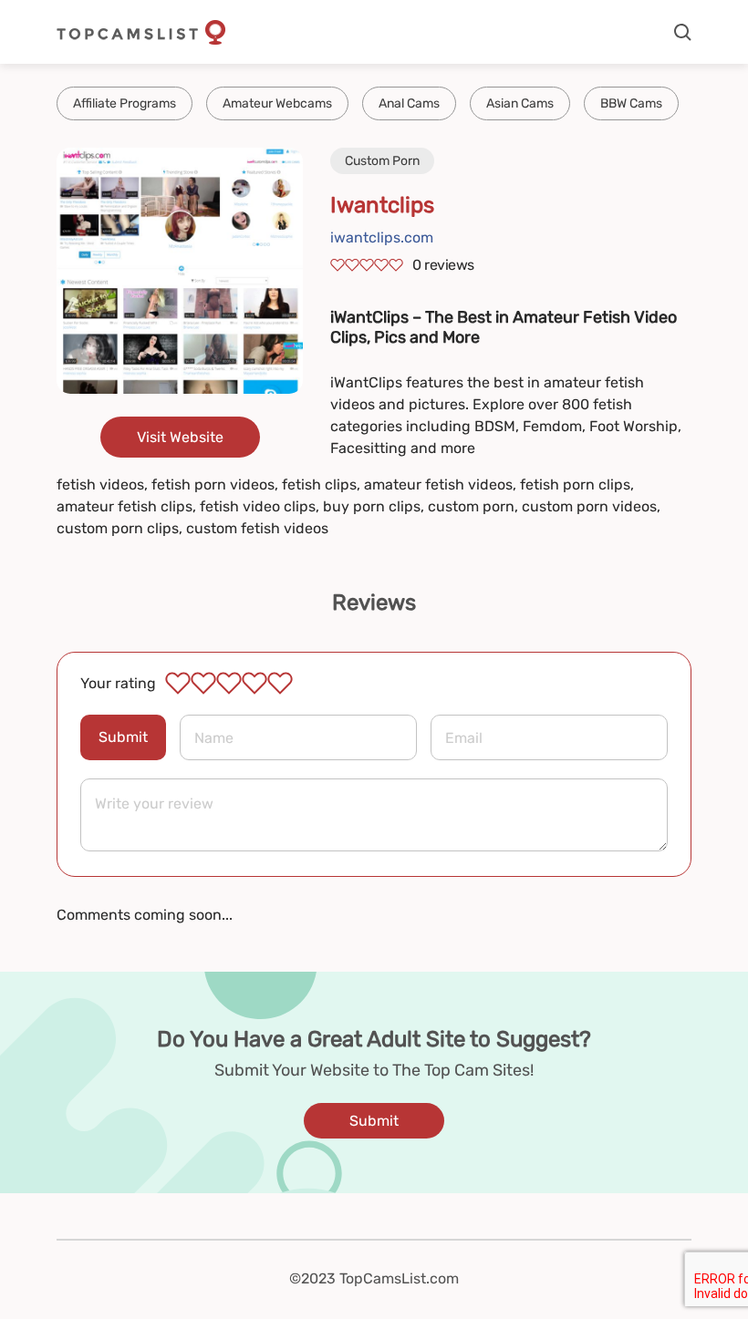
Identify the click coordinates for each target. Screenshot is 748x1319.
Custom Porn (382, 161)
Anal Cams (409, 103)
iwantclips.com (381, 237)
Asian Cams (520, 103)
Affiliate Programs (124, 103)
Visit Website (180, 437)
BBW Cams (631, 103)
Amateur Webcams (277, 103)
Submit (123, 737)
